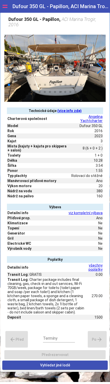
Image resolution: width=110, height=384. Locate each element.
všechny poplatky (96, 267)
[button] (99, 68)
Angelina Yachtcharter (91, 119)
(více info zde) (69, 111)
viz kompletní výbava (86, 213)
